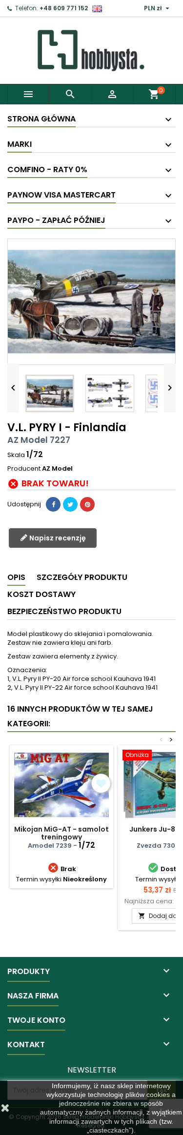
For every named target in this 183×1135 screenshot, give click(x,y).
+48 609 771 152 (64, 8)
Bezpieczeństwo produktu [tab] (64, 611)
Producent (24, 468)
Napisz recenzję (57, 538)
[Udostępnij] (53, 504)
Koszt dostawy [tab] (41, 594)
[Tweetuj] (70, 504)
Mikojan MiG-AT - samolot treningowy (61, 833)
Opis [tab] (16, 577)
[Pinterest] (87, 504)
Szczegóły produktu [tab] (82, 577)
